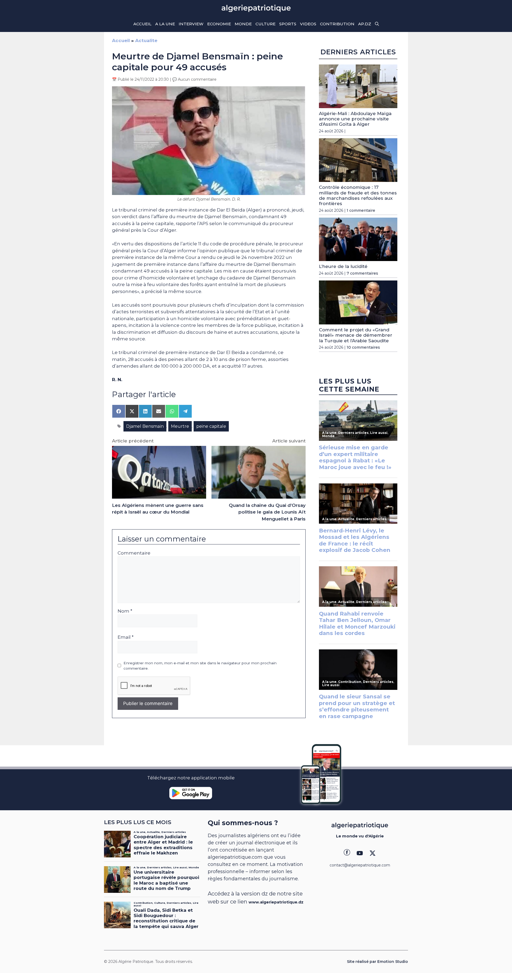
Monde (243, 23)
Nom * (125, 611)
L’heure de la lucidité (343, 266)
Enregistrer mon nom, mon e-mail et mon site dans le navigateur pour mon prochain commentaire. (200, 665)
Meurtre (180, 426)
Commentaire (134, 553)
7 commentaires (362, 273)
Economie (219, 23)
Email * (126, 637)
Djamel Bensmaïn (145, 426)
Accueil (142, 23)
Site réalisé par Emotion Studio (377, 961)
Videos (308, 23)
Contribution (337, 23)
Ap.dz (364, 23)
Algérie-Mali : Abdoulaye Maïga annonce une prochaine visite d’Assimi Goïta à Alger (355, 119)
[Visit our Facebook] (347, 853)
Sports (287, 23)
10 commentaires (363, 347)
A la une (165, 23)
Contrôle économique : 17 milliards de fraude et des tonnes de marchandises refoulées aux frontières (358, 195)
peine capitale (211, 426)
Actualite (146, 40)
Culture (265, 23)
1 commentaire (361, 210)
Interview (191, 23)
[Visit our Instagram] (359, 853)
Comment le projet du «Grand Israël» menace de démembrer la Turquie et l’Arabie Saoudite (355, 335)
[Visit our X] (372, 853)
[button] (377, 24)
